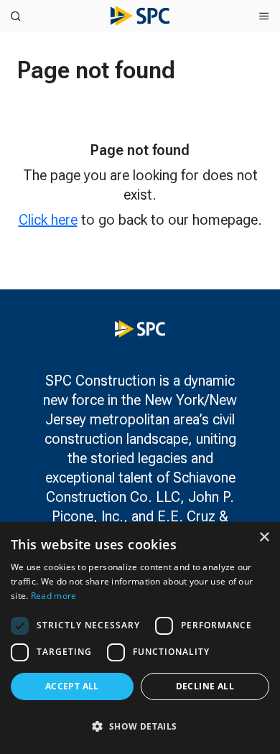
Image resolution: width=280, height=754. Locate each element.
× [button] (263, 537)
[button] (140, 726)
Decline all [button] (205, 686)
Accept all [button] (72, 686)
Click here (48, 219)
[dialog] (140, 638)
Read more (54, 596)
